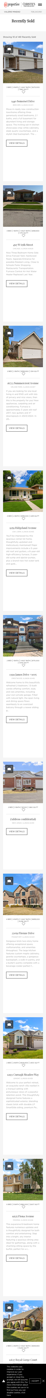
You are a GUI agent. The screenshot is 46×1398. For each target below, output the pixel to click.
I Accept (35, 1381)
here (9, 1395)
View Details (17, 143)
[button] (43, 1381)
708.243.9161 (36, 12)
